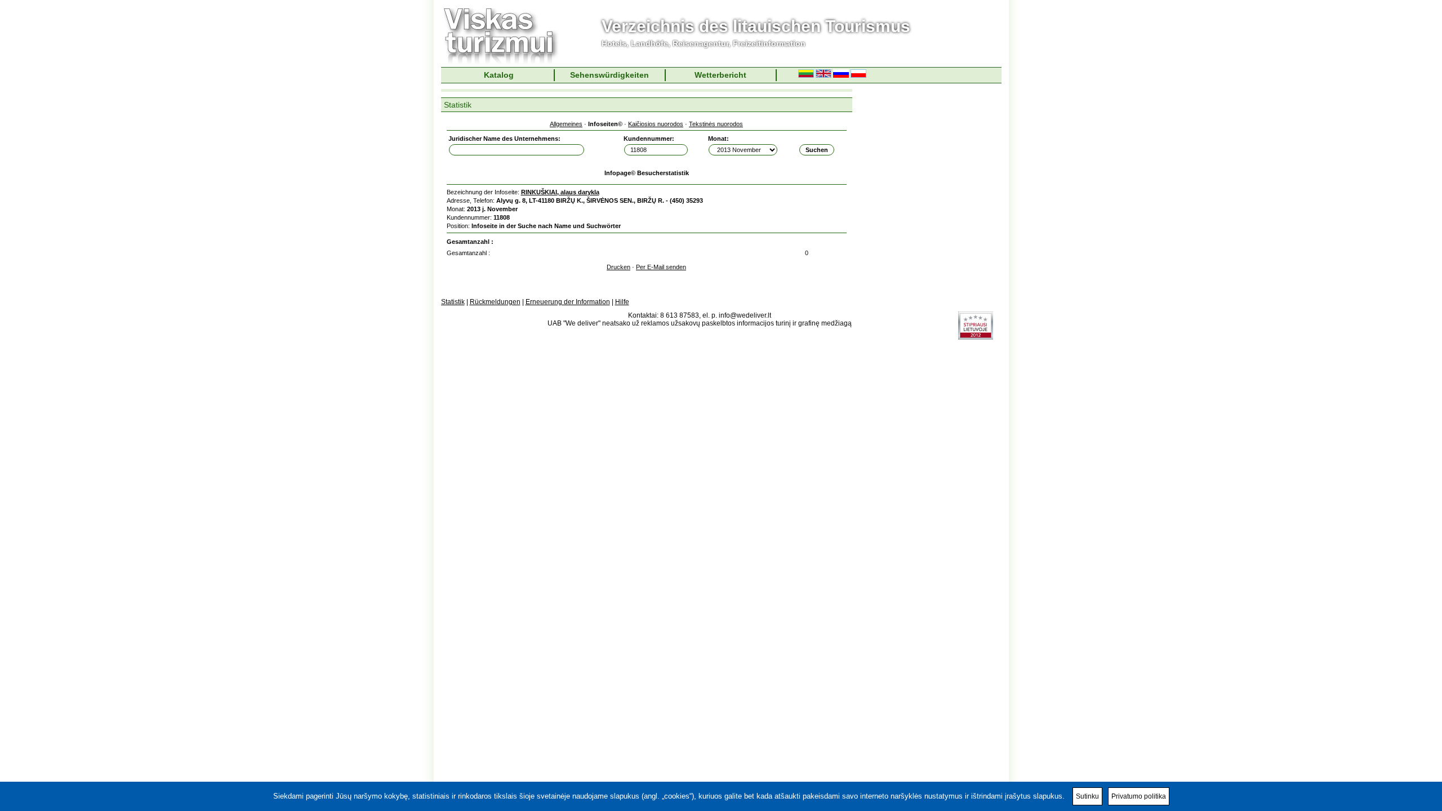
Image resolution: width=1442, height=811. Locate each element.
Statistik (453, 302)
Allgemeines (566, 124)
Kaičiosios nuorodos (655, 124)
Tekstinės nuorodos (716, 124)
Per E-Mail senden (661, 267)
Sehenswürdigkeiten (609, 74)
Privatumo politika (1138, 796)
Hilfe (622, 302)
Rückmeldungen (495, 302)
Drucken (618, 267)
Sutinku (1087, 796)
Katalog (499, 74)
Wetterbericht (720, 74)
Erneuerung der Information (568, 302)
